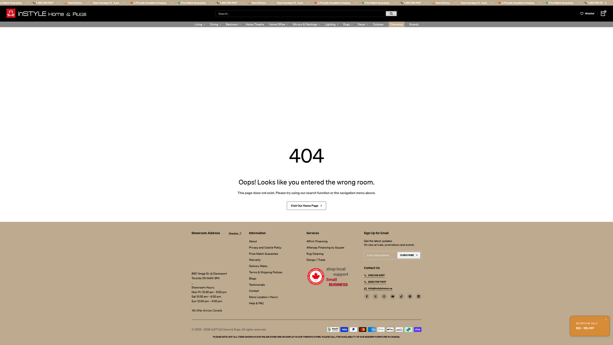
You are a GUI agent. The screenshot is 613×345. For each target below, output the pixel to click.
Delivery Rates (258, 266)
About (253, 241)
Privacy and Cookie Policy (265, 247)
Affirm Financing (317, 241)
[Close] (605, 2)
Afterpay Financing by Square (325, 247)
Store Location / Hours (263, 297)
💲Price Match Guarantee (186, 2)
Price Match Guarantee (263, 253)
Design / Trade (315, 259)
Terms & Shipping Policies (265, 272)
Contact (254, 290)
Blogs (252, 278)
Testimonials (257, 284)
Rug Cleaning (315, 253)
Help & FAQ (256, 303)
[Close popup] (606, 319)
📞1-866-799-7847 (37, 2)
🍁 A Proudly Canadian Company (143, 2)
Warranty (255, 259)
